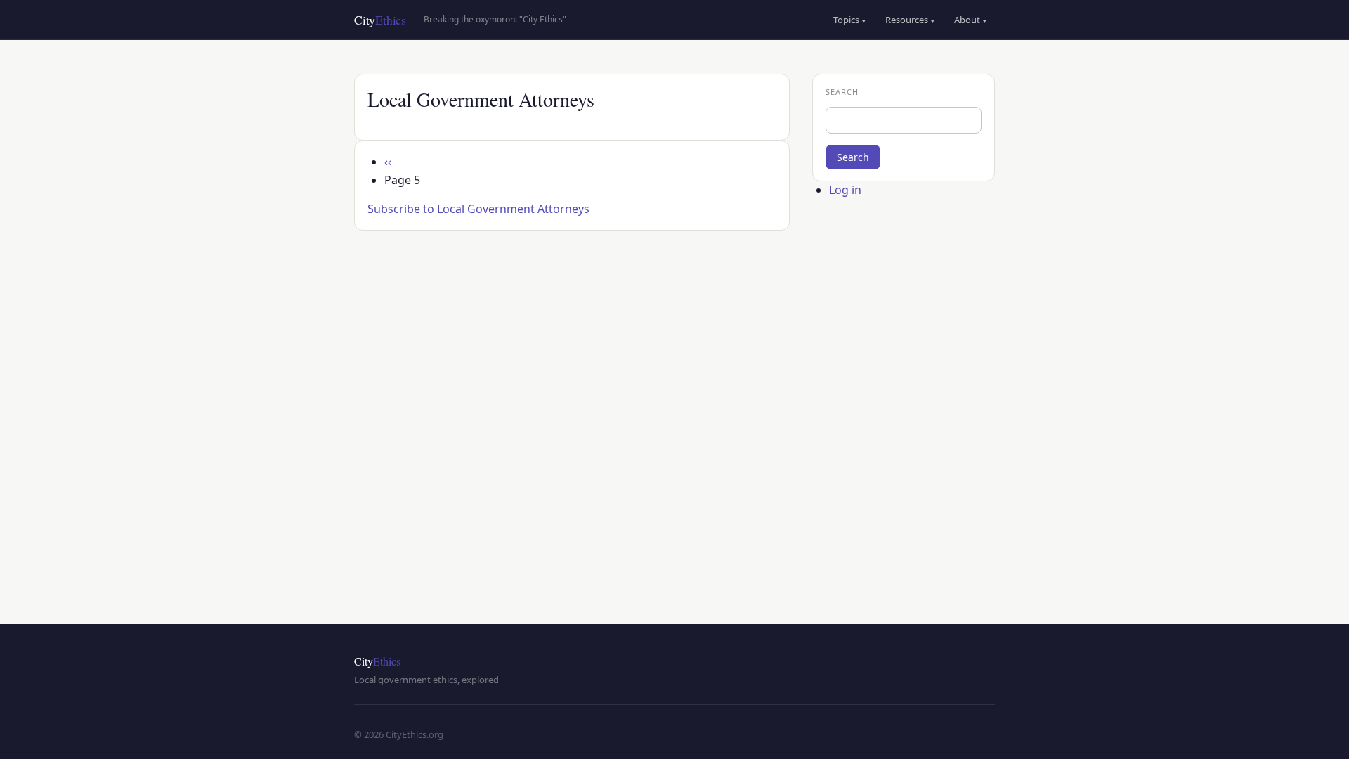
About (970, 19)
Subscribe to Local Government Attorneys (478, 208)
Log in (845, 189)
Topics (849, 19)
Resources (909, 19)
